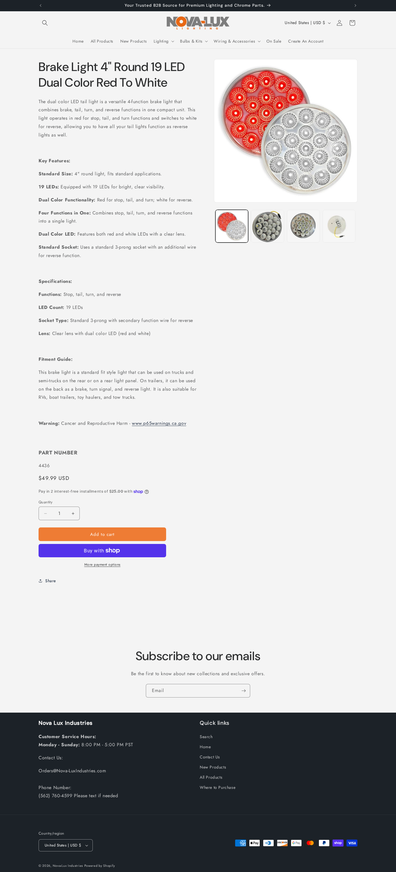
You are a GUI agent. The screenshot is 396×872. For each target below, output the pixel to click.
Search (206, 737)
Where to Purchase (217, 787)
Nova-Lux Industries (68, 865)
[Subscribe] (243, 691)
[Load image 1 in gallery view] (231, 226)
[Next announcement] (355, 5)
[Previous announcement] (40, 5)
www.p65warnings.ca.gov (159, 423)
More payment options (102, 564)
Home (205, 747)
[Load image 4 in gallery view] (339, 226)
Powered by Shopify (99, 865)
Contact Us (210, 757)
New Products (213, 767)
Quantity (45, 502)
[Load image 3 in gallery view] (303, 226)
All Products (211, 777)
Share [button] (50, 581)
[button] (45, 23)
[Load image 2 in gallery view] (267, 226)
